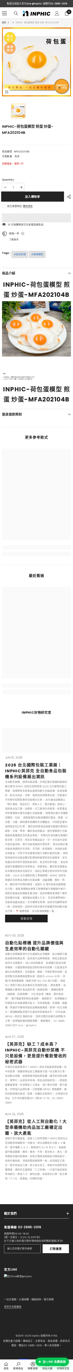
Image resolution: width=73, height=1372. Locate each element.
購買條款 (28, 206)
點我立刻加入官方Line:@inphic (24, 3)
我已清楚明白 (14, 206)
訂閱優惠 (56, 1249)
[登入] (57, 13)
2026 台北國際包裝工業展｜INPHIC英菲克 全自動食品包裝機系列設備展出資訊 (36, 771)
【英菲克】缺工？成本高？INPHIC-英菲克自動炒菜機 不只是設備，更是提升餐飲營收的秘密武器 (36, 1053)
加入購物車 (33, 197)
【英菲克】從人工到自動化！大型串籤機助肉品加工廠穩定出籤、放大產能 (36, 1127)
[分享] (68, 197)
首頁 (4, 22)
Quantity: (8, 179)
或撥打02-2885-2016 (55, 3)
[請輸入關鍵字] (16, 13)
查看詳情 (26, 918)
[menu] (4, 13)
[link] (36, 547)
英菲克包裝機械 (12, 1306)
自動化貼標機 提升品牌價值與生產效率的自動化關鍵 (34, 946)
